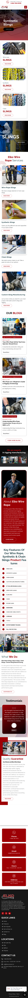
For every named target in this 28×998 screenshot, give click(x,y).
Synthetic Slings (11, 573)
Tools (8, 620)
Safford (5, 948)
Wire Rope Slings (11, 590)
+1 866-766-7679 (14, 838)
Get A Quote (6, 926)
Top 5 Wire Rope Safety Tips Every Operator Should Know (14, 336)
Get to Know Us (7, 929)
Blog (4, 934)
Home (5, 921)
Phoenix (5, 950)
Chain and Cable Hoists (13, 612)
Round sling (10, 603)
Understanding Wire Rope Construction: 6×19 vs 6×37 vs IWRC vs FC (14, 416)
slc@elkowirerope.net (14, 853)
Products (6, 924)
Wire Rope (9, 568)
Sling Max (9, 594)
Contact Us (6, 931)
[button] (1, 24)
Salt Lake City (7, 942)
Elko (4, 945)
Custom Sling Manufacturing (15, 581)
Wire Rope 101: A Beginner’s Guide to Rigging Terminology (14, 375)
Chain (8, 599)
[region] (14, 25)
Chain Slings (10, 577)
